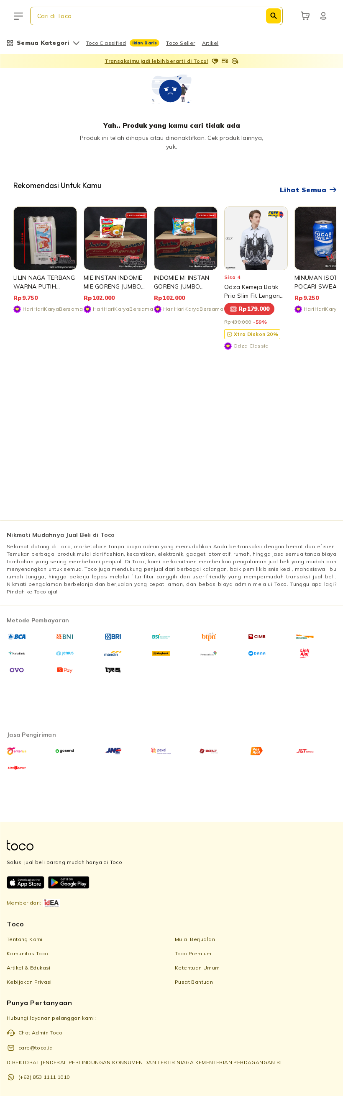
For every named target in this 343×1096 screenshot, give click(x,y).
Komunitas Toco (28, 953)
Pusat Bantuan (194, 982)
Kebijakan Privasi (29, 982)
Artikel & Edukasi (29, 967)
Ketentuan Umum (197, 967)
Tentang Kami (25, 939)
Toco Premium (193, 953)
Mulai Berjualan (195, 939)
